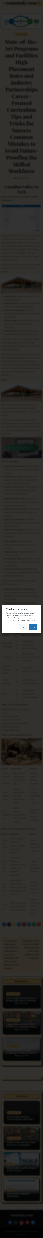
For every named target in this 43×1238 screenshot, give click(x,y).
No (23, 627)
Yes (33, 627)
